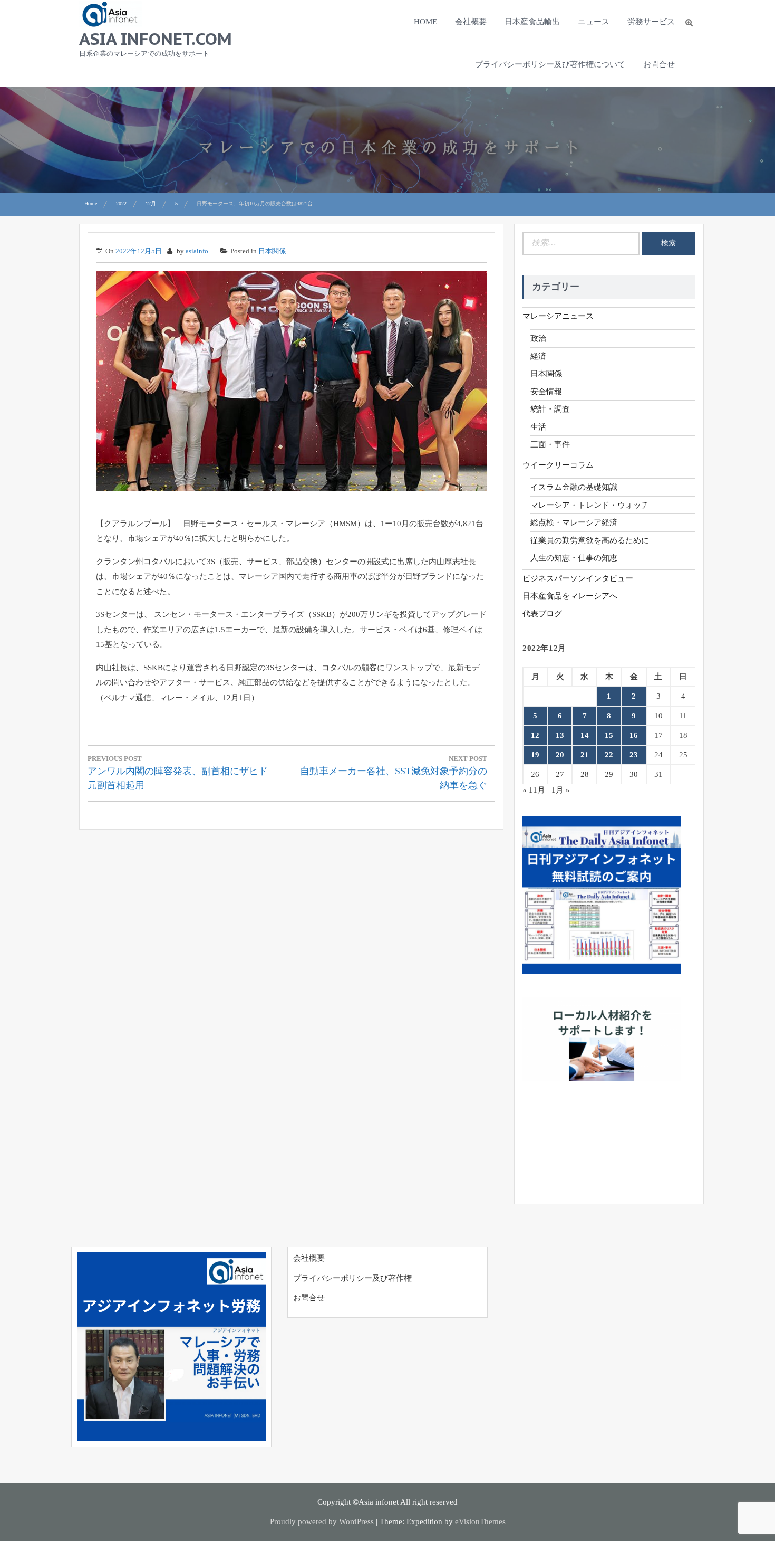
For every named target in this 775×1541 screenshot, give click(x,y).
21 (584, 754)
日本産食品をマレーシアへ (569, 596)
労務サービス (651, 21)
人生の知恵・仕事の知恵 (573, 558)
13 (560, 735)
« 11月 (533, 790)
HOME (425, 21)
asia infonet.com (155, 38)
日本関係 (272, 251)
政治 (538, 338)
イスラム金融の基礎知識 (573, 487)
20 (560, 754)
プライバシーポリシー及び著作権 (352, 1278)
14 (584, 735)
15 (609, 735)
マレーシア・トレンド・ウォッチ (589, 505)
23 (633, 754)
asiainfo (197, 251)
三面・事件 (550, 444)
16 (633, 735)
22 (609, 754)
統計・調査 (550, 409)
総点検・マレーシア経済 (573, 522)
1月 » (560, 790)
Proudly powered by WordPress (322, 1521)
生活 (538, 427)
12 (535, 735)
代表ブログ (542, 614)
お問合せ (659, 64)
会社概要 (471, 21)
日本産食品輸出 (532, 21)
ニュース (593, 21)
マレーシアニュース (558, 316)
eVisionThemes (480, 1521)
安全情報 (546, 391)
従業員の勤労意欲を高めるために (589, 540)
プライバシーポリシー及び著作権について (550, 64)
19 (535, 754)
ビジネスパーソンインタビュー (577, 578)
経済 (538, 356)
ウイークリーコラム (558, 465)
